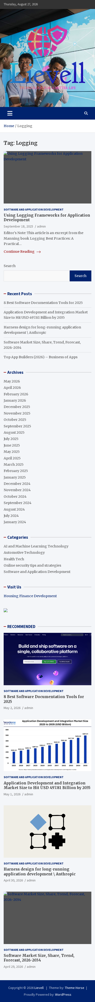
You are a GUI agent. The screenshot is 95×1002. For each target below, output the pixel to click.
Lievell (39, 988)
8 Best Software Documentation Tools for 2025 (43, 303)
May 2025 (12, 451)
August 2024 (14, 509)
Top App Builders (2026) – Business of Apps (40, 357)
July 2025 (11, 439)
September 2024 (17, 503)
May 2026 (12, 381)
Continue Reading (19, 251)
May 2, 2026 (12, 708)
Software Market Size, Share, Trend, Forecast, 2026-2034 (39, 958)
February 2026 (16, 394)
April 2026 (12, 387)
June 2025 (12, 445)
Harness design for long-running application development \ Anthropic (40, 871)
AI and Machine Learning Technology (36, 546)
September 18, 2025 (18, 226)
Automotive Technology (24, 552)
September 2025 (17, 426)
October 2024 (15, 496)
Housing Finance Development (30, 596)
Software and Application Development (34, 209)
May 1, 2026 (12, 794)
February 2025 (16, 471)
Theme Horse (74, 988)
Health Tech (14, 559)
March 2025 (14, 464)
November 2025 (17, 413)
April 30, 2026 (13, 880)
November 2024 (17, 490)
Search (10, 266)
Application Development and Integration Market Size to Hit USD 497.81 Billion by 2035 (47, 785)
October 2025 (15, 419)
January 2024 (15, 522)
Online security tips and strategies (32, 565)
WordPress (63, 994)
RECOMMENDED (21, 626)
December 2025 (17, 407)
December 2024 (17, 483)
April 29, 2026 (13, 966)
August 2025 (14, 432)
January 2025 (15, 477)
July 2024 (11, 515)
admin (41, 226)
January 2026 (15, 400)
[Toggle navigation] (10, 113)
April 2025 (12, 458)
